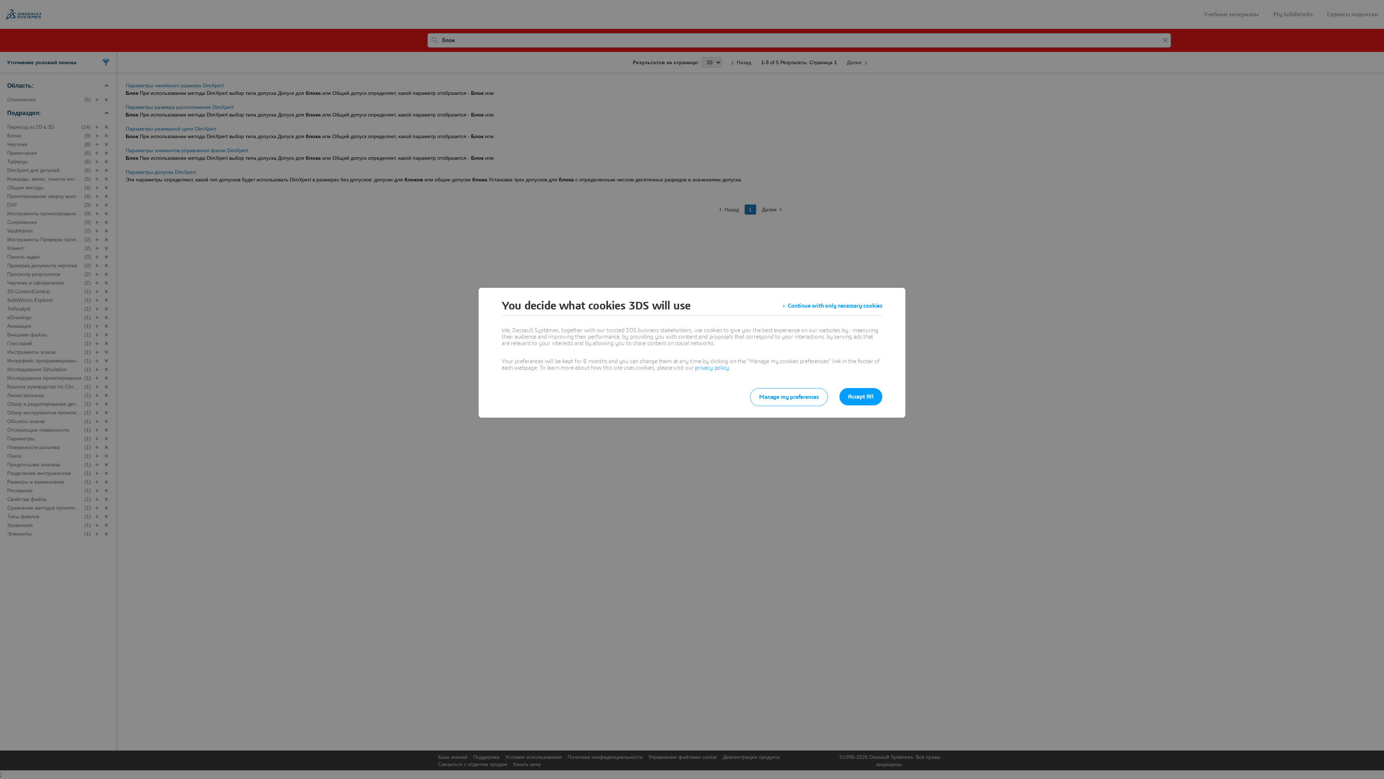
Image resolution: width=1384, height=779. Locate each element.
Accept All (861, 397)
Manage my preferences (789, 397)
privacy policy (712, 368)
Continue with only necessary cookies (835, 306)
